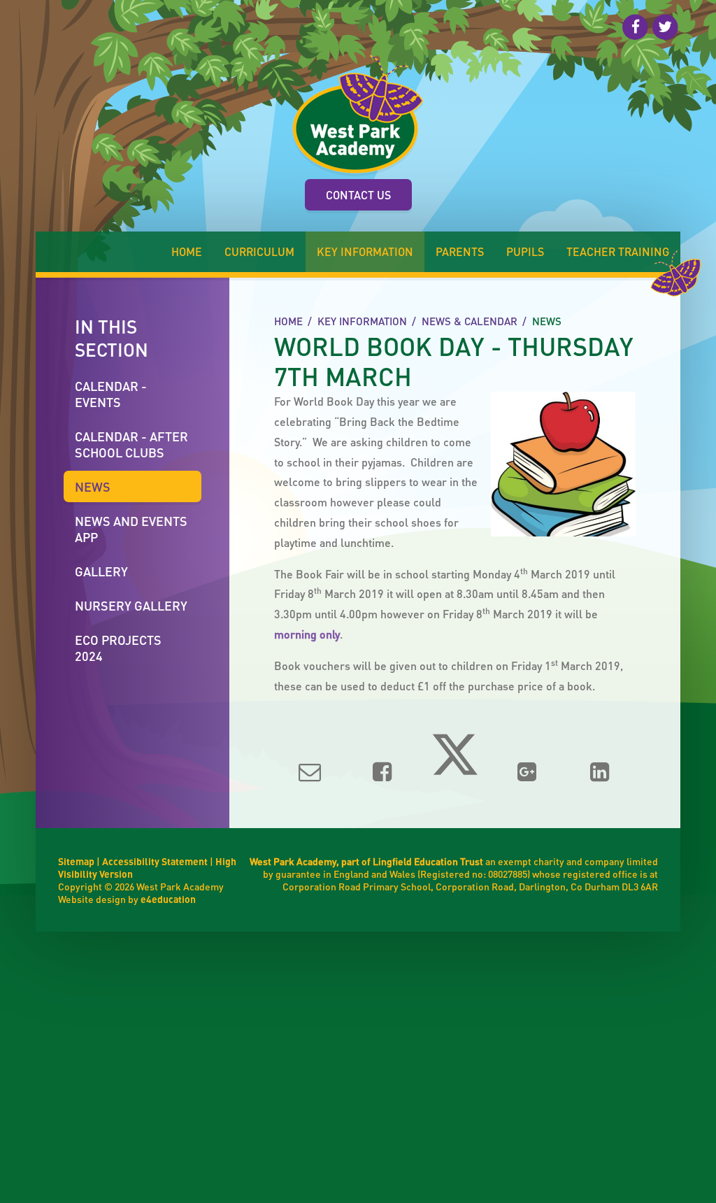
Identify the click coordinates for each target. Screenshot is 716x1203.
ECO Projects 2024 (118, 648)
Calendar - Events (111, 394)
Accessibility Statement (155, 861)
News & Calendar (469, 321)
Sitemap (76, 861)
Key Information (362, 321)
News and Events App (131, 529)
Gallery (101, 571)
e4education (168, 898)
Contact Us (358, 194)
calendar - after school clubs (131, 444)
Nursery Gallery (131, 605)
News (546, 321)
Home (288, 321)
